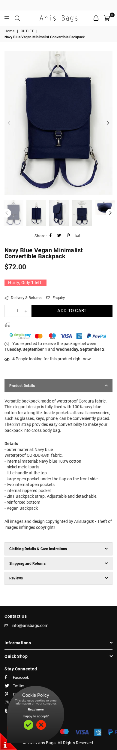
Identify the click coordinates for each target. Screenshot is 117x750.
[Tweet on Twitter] (59, 236)
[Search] (17, 17)
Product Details (22, 386)
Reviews (16, 578)
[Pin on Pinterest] (68, 236)
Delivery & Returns (26, 297)
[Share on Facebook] (50, 236)
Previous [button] (9, 123)
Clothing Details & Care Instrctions (38, 549)
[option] (58, 123)
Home (9, 31)
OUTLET (27, 31)
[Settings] (96, 17)
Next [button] (108, 123)
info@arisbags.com (30, 625)
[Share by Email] (77, 236)
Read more (36, 709)
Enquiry (58, 297)
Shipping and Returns (27, 563)
